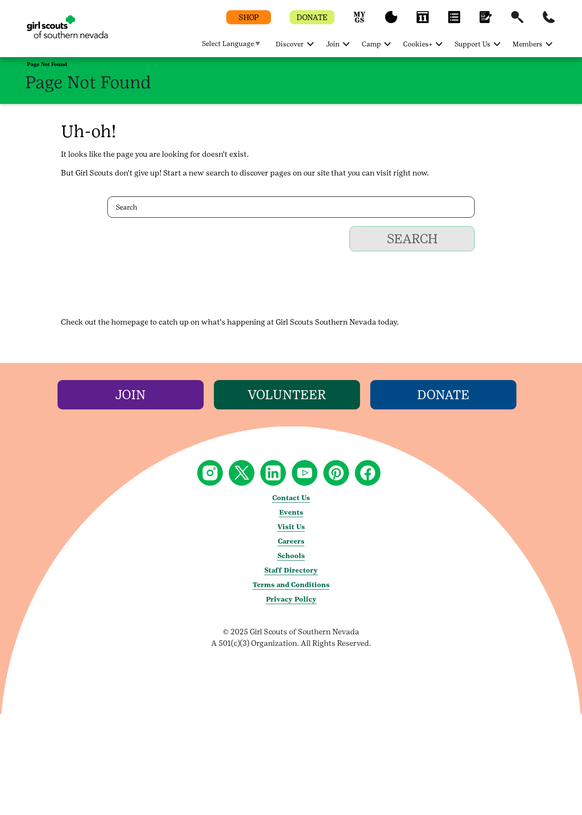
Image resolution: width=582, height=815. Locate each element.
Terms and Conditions (291, 585)
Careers (291, 541)
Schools (291, 556)
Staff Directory (291, 570)
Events (291, 512)
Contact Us (291, 498)
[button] (359, 21)
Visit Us (291, 527)
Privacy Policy (291, 599)
